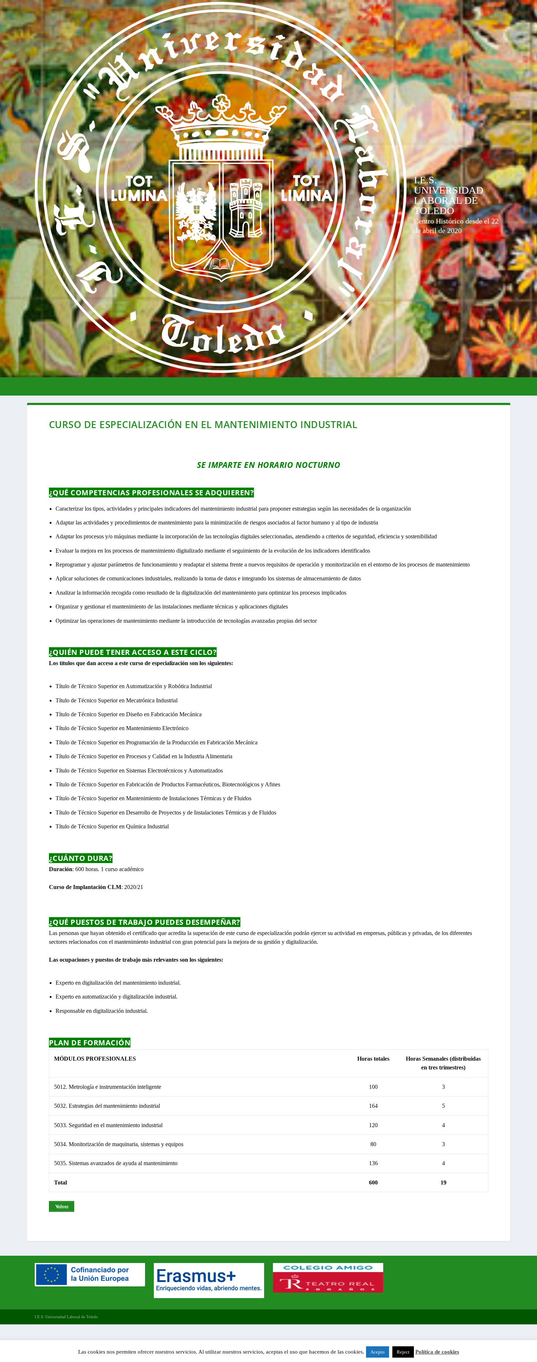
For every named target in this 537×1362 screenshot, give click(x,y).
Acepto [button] (377, 1352)
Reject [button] (403, 1352)
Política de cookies (437, 1352)
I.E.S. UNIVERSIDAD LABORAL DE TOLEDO (448, 195)
